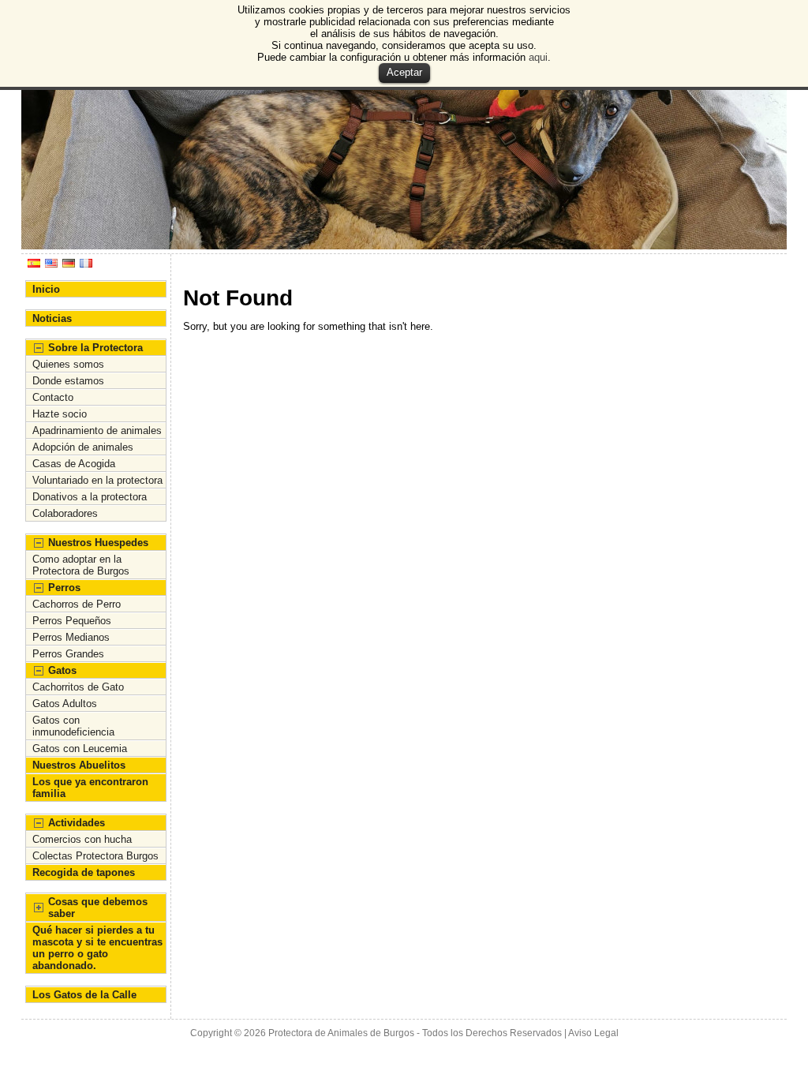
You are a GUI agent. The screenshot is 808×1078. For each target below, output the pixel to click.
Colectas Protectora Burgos (95, 856)
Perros (64, 587)
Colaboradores (65, 513)
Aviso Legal (593, 1033)
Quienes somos (68, 364)
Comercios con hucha (82, 839)
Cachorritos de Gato (78, 687)
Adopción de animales (82, 447)
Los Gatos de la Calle (84, 995)
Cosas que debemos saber (98, 907)
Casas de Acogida (73, 464)
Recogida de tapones (83, 872)
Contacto (52, 397)
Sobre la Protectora (95, 348)
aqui (538, 57)
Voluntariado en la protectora (97, 480)
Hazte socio (59, 414)
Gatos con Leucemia (79, 748)
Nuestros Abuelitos (78, 765)
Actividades (76, 823)
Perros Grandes (68, 654)
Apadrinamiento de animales (97, 430)
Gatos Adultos (64, 703)
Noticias (52, 318)
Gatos (62, 670)
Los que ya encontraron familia (90, 787)
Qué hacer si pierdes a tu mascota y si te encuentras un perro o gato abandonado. (97, 947)
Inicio (46, 289)
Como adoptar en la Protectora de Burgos (80, 565)
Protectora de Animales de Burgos (341, 1033)
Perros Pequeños (71, 621)
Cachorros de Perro (76, 604)
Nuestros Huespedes (98, 542)
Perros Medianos (71, 637)
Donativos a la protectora (89, 497)
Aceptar (404, 72)
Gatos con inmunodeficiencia (73, 726)
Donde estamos (68, 381)
